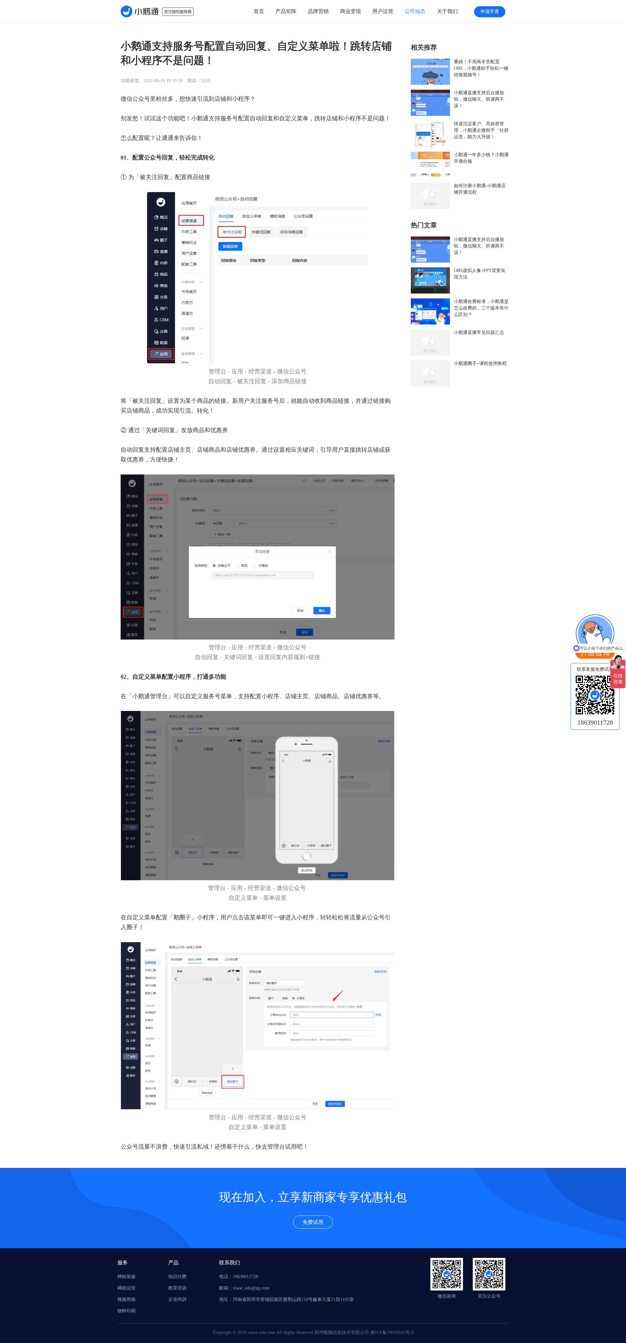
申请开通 (490, 11)
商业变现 (350, 11)
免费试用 (313, 1222)
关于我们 (447, 11)
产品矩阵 (286, 11)
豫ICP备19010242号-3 (391, 1332)
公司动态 (415, 11)
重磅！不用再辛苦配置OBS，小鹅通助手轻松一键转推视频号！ (481, 68)
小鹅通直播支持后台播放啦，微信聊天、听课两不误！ (479, 99)
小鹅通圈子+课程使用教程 (480, 363)
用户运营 (382, 11)
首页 (259, 11)
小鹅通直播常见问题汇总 (479, 332)
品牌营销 (318, 11)
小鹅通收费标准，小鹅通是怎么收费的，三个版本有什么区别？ (481, 308)
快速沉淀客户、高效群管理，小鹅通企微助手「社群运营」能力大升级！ (481, 130)
